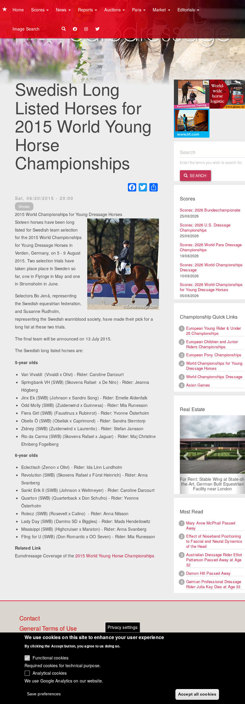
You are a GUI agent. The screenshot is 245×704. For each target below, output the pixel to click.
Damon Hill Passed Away (208, 573)
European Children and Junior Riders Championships (212, 344)
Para (137, 10)
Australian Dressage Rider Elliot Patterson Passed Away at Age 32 (214, 560)
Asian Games (198, 385)
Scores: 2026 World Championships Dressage (211, 267)
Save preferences (44, 693)
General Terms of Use (48, 628)
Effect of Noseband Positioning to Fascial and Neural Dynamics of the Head (214, 541)
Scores (38, 10)
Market (160, 10)
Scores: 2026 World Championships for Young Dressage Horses (211, 287)
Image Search (26, 29)
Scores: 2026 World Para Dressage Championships (211, 247)
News (62, 10)
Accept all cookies (197, 694)
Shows (24, 206)
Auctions (113, 10)
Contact (29, 618)
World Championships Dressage (214, 376)
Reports (86, 10)
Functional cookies (50, 658)
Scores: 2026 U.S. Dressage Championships (205, 227)
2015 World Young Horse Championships (114, 556)
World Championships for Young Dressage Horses (214, 365)
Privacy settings (123, 627)
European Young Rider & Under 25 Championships (213, 330)
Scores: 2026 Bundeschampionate (210, 210)
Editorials (186, 10)
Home (18, 10)
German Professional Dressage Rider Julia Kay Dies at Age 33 (213, 584)
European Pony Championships (213, 355)
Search (197, 175)
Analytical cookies (50, 673)
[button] (185, 454)
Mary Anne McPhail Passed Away (210, 525)
